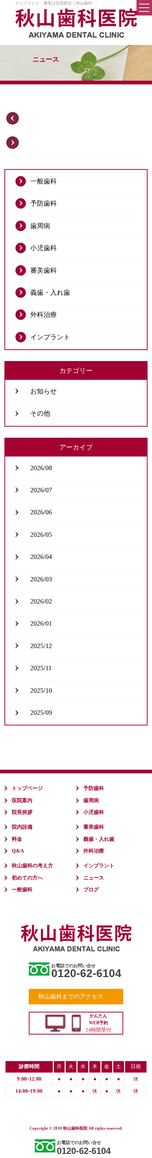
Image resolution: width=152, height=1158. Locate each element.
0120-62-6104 (86, 973)
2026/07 (41, 490)
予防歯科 (43, 203)
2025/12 (41, 646)
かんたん (98, 1023)
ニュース (93, 878)
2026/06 (41, 512)
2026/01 (41, 623)
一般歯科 (43, 181)
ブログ (91, 889)
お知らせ (43, 391)
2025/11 (41, 668)
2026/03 (41, 579)
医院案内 (22, 800)
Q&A (18, 851)
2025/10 (41, 690)
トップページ (27, 788)
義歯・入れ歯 (50, 292)
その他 (40, 413)
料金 (17, 839)
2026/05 (41, 534)
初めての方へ (27, 878)
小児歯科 (43, 248)
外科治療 (43, 314)
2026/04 (41, 556)
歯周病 (40, 226)
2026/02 (41, 601)
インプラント (50, 337)
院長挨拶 (22, 812)
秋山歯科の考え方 (32, 865)
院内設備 (22, 827)
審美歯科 (43, 270)
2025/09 (41, 712)
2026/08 (41, 468)
